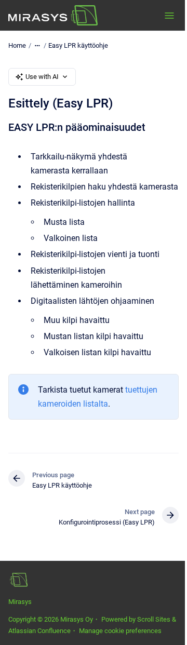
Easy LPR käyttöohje (78, 45)
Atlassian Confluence (39, 631)
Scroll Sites (153, 619)
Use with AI (42, 76)
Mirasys (20, 602)
